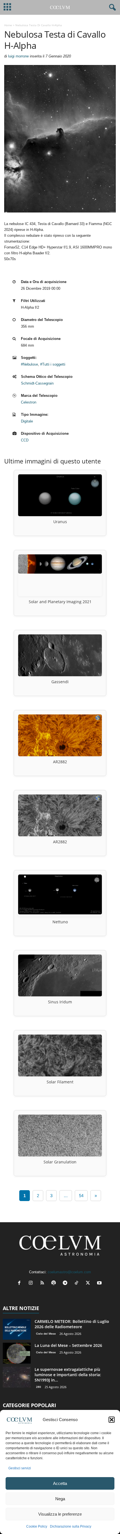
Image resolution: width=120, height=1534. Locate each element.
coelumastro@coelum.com (69, 1272)
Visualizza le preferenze (60, 1514)
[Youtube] (100, 1283)
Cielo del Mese (46, 1333)
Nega (60, 1498)
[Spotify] (55, 1283)
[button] (111, 1419)
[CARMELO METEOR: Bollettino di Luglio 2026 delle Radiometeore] (17, 1329)
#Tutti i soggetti (52, 364)
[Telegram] (66, 1283)
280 (38, 1387)
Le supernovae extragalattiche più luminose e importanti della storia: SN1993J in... (68, 1375)
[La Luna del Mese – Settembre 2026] (17, 1353)
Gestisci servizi (19, 1468)
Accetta (60, 1483)
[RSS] (43, 1283)
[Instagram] (32, 1283)
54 (81, 1195)
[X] (89, 1283)
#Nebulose (29, 364)
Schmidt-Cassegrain (37, 383)
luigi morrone (18, 56)
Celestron (28, 402)
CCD (24, 440)
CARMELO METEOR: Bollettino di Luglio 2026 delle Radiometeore (72, 1324)
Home (8, 25)
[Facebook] (20, 1283)
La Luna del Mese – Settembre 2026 (68, 1345)
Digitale (27, 421)
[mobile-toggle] (7, 7)
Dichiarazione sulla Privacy (70, 1526)
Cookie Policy (36, 1526)
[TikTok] (77, 1283)
